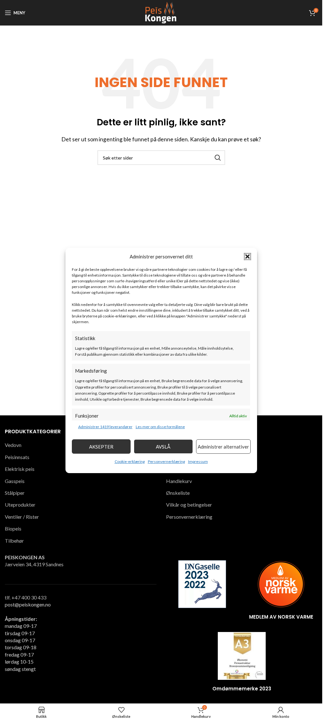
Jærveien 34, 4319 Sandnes (34, 564)
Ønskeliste (178, 493)
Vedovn (13, 445)
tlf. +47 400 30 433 (25, 597)
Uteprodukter (20, 505)
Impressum (198, 461)
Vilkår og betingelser (189, 505)
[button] (247, 256)
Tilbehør (14, 541)
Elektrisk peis (19, 469)
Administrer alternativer (223, 447)
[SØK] (217, 157)
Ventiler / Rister (22, 517)
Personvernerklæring (166, 461)
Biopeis (13, 528)
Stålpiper (15, 493)
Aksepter (101, 447)
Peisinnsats (17, 457)
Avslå (163, 447)
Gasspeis (15, 481)
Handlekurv (179, 481)
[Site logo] (161, 12)
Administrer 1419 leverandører (105, 426)
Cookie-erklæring (130, 461)
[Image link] (202, 583)
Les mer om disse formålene (160, 426)
